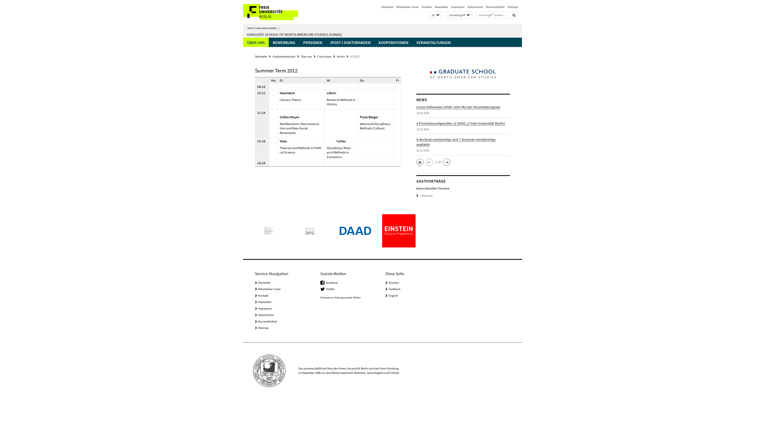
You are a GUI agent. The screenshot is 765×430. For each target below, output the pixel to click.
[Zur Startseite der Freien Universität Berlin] (276, 12)
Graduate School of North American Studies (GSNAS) (294, 34)
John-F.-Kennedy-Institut (263, 28)
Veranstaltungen (433, 42)
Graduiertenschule (284, 56)
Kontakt (427, 7)
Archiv (341, 56)
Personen (312, 42)
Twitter (330, 289)
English (393, 295)
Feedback (394, 289)
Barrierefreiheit (495, 7)
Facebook (332, 282)
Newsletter (441, 7)
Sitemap (513, 7)
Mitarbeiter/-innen (407, 7)
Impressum (458, 7)
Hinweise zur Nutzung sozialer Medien (340, 297)
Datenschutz (475, 7)
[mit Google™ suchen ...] (514, 15)
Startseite (387, 7)
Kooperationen (393, 42)
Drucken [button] (394, 282)
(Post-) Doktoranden (350, 42)
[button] (435, 15)
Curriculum (324, 56)
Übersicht (427, 195)
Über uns (256, 42)
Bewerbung (284, 42)
